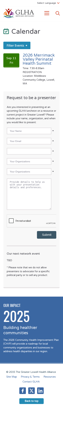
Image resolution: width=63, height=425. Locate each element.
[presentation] (32, 221)
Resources (50, 376)
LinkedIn (40, 390)
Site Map (11, 376)
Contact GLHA (31, 381)
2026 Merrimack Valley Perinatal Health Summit (39, 59)
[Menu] (46, 13)
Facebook (22, 390)
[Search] (57, 13)
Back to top (31, 400)
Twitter (31, 390)
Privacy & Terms (30, 376)
